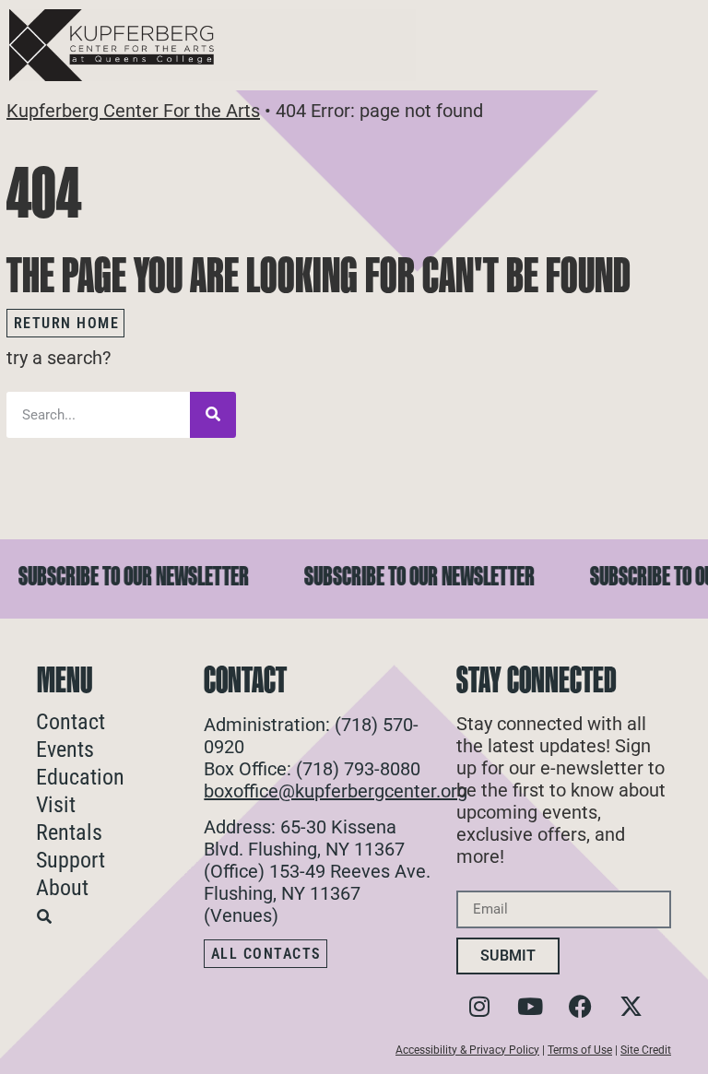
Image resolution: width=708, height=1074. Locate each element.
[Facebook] (581, 1007)
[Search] (213, 415)
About (62, 888)
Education (80, 777)
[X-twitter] (631, 1007)
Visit (56, 805)
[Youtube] (530, 1007)
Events (65, 749)
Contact (70, 722)
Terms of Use (580, 1050)
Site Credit (645, 1050)
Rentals (69, 832)
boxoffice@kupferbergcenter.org (335, 791)
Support (70, 860)
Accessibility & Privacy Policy (467, 1050)
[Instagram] (479, 1007)
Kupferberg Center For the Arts (133, 111)
